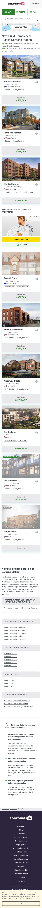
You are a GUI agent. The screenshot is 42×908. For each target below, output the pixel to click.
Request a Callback (21, 239)
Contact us (21, 877)
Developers (21, 834)
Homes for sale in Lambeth (14, 636)
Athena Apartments (13, 329)
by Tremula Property (11, 332)
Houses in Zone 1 (10, 654)
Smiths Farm (10, 432)
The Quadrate (10, 480)
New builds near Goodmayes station (17, 701)
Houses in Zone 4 (10, 663)
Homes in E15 (9, 686)
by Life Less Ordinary (11, 483)
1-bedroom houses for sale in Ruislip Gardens (20, 608)
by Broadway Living (11, 135)
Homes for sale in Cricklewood (15, 639)
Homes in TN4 (9, 680)
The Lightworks (11, 184)
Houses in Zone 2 (10, 657)
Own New (21, 866)
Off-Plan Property (21, 841)
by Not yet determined (11, 281)
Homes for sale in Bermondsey (15, 633)
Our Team (21, 881)
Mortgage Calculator (21, 837)
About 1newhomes (21, 874)
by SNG (6, 435)
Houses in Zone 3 (10, 660)
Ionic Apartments (12, 81)
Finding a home (21, 852)
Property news (21, 845)
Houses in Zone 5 (10, 666)
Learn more (28, 898)
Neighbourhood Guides (21, 848)
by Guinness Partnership (12, 187)
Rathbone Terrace (12, 132)
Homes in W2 (9, 683)
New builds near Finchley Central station (18, 707)
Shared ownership (21, 870)
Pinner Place (10, 531)
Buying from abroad (21, 859)
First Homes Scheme (21, 863)
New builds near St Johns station (16, 704)
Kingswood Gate (12, 381)
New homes (21, 826)
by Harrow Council (10, 84)
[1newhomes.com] (21, 818)
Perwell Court (10, 278)
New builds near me (21, 855)
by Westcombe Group (11, 383)
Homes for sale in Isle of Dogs (14, 630)
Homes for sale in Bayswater (14, 627)
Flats (21, 830)
